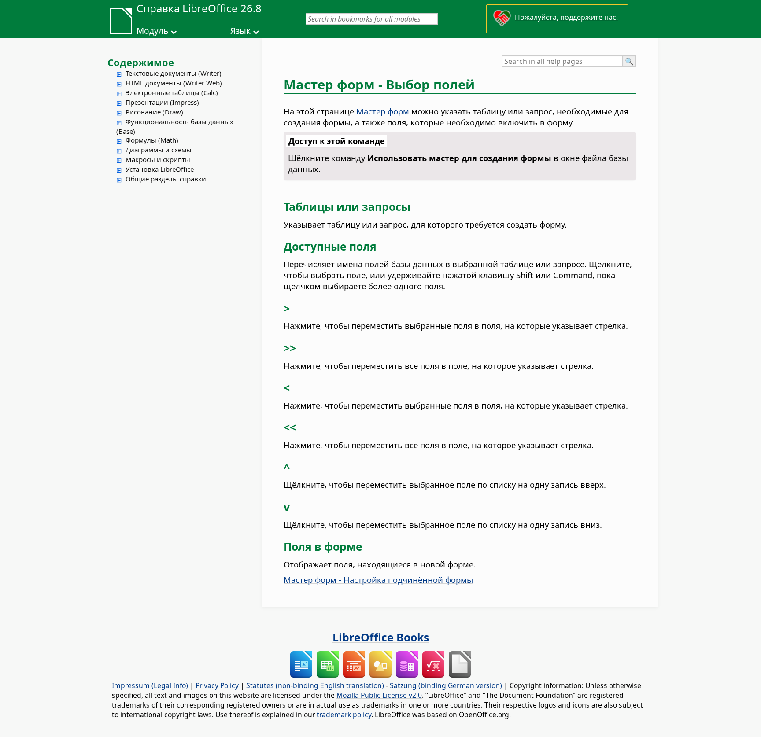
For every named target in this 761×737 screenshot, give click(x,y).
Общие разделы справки (166, 178)
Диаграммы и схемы (159, 149)
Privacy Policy (217, 685)
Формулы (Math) (152, 140)
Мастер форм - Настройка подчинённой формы (378, 579)
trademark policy (344, 714)
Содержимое (140, 62)
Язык (240, 31)
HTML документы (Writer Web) (174, 82)
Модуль (152, 31)
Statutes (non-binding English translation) (315, 685)
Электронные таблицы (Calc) (172, 92)
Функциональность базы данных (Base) (174, 126)
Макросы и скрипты (158, 159)
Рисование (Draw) (154, 111)
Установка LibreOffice (160, 169)
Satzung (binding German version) (446, 685)
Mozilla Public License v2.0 (379, 695)
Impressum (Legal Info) (150, 685)
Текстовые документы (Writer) (174, 73)
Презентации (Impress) (162, 102)
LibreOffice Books (380, 637)
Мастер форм (382, 111)
